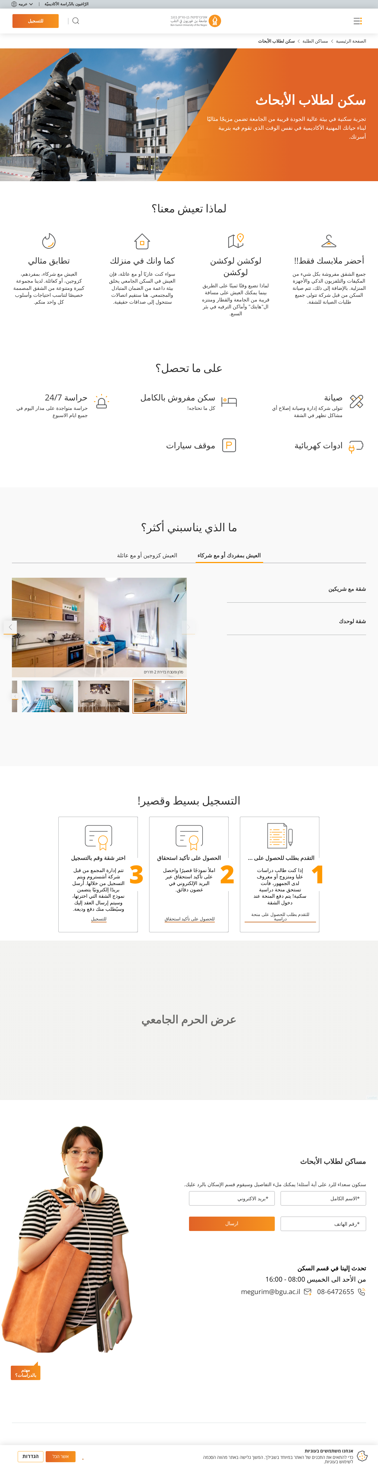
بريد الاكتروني (252, 1198)
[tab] (229, 558)
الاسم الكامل (345, 1198)
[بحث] (75, 21)
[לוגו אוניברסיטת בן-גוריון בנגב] (196, 21)
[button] (356, 21)
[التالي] (10, 627)
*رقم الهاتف (347, 1224)
